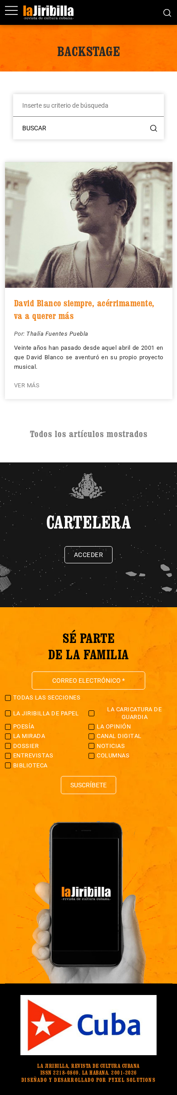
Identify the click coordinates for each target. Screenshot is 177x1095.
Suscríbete (88, 785)
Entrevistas (33, 755)
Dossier (26, 746)
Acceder (88, 554)
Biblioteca (30, 765)
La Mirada (29, 736)
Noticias (111, 746)
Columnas (113, 755)
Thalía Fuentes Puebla (57, 333)
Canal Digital (119, 736)
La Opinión (114, 726)
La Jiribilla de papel (46, 713)
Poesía (23, 726)
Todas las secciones (47, 697)
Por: (20, 333)
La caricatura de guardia (134, 713)
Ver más (27, 385)
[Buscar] (167, 12)
